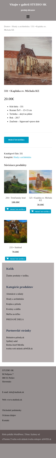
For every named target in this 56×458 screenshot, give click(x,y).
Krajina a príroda (13, 304)
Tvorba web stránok (19, 439)
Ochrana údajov (9, 415)
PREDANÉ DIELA (15, 319)
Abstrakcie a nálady (14, 294)
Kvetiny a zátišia (13, 309)
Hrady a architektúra (20, 26)
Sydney (34, 434)
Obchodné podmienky (11, 410)
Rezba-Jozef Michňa (15, 345)
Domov (7, 26)
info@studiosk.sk (16, 392)
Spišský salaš (12, 341)
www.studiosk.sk (14, 400)
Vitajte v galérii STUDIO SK (28, 4)
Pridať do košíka (16, 140)
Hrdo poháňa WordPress (12, 434)
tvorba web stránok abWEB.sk (19, 348)
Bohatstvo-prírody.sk (15, 337)
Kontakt (5, 420)
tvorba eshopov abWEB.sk (39, 439)
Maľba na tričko (13, 314)
